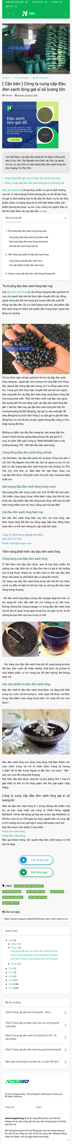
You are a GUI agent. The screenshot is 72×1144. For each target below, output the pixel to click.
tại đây (43, 211)
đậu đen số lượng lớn (40, 78)
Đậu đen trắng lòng (14, 835)
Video (38, 1107)
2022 (11, 968)
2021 (11, 972)
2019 (11, 980)
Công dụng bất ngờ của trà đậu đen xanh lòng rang (32, 178)
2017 (11, 988)
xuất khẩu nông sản (15, 2)
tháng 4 (14, 964)
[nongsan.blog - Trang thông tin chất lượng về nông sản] (31, 14)
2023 (11, 940)
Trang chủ (6, 78)
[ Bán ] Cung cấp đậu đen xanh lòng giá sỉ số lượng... (35, 955)
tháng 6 (14, 944)
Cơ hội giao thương (21, 78)
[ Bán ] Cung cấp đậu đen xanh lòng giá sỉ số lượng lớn (34, 182)
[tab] (36, 217)
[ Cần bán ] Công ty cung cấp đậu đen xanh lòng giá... (35, 959)
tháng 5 (14, 948)
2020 (11, 976)
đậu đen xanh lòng (17, 292)
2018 (11, 984)
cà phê (55, 2)
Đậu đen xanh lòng (12, 190)
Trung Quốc (37, 2)
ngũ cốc (9, 6)
